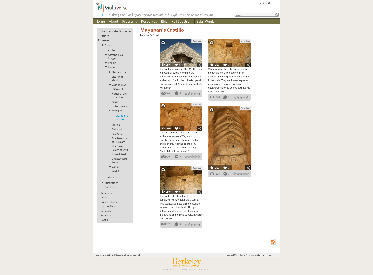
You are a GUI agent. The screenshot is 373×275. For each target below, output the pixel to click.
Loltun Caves (119, 106)
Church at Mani (117, 78)
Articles (105, 35)
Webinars (106, 193)
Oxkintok (117, 129)
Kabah (115, 101)
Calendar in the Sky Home (116, 31)
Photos (108, 45)
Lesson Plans (108, 206)
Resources (149, 21)
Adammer (205, 269)
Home (100, 21)
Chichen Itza (119, 72)
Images (105, 40)
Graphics (109, 187)
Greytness (192, 269)
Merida (116, 125)
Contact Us (232, 255)
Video (104, 197)
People (112, 62)
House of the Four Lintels (119, 95)
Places (111, 67)
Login (271, 255)
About (113, 21)
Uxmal (115, 166)
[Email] (275, 4)
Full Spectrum (182, 21)
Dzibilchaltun (119, 84)
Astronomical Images (115, 56)
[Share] (199, 65)
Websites (106, 215)
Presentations (109, 202)
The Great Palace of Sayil (120, 147)
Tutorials (106, 211)
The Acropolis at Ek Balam (119, 140)
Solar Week (205, 21)
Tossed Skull (119, 154)
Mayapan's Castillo (121, 117)
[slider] (192, 93)
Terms (242, 255)
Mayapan (117, 110)
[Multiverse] (114, 9)
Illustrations (111, 182)
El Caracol (117, 89)
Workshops (114, 177)
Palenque (117, 134)
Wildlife (116, 171)
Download (197, 41)
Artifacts (113, 50)
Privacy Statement (256, 255)
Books (104, 220)
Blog (164, 21)
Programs (129, 21)
